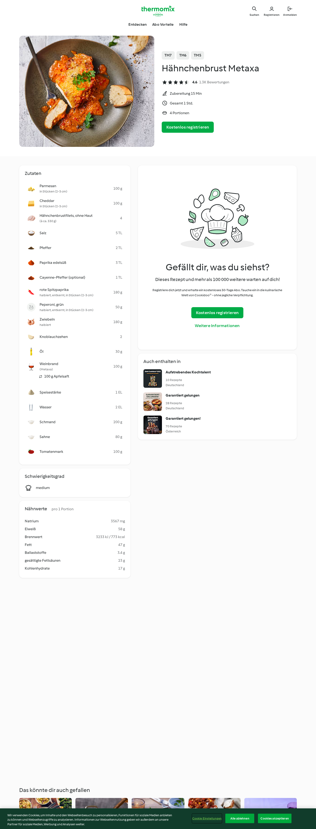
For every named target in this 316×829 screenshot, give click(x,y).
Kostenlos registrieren (187, 127)
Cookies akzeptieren (274, 818)
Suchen (254, 14)
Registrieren (271, 14)
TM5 (197, 55)
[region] (158, 818)
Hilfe (183, 24)
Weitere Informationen (217, 325)
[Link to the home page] (158, 11)
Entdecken (137, 24)
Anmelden (290, 14)
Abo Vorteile (162, 24)
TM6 (183, 55)
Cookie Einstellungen (207, 818)
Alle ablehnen (239, 818)
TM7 (168, 55)
